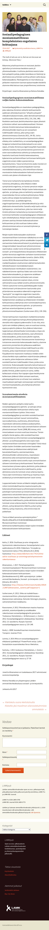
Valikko (5, 5)
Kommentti (7, 736)
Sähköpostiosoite (9, 758)
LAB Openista (35, 812)
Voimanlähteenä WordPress (12, 925)
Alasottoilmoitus (10, 875)
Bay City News (10, 894)
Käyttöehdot (9, 871)
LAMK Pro (39, 48)
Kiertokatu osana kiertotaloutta (18, 702)
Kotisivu (5, 765)
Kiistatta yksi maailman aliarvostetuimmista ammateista (26, 707)
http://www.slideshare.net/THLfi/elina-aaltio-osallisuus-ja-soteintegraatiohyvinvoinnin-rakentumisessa (23, 556)
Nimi (4, 752)
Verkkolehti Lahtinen (12, 890)
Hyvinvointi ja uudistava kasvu (24, 48)
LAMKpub (7, 51)
